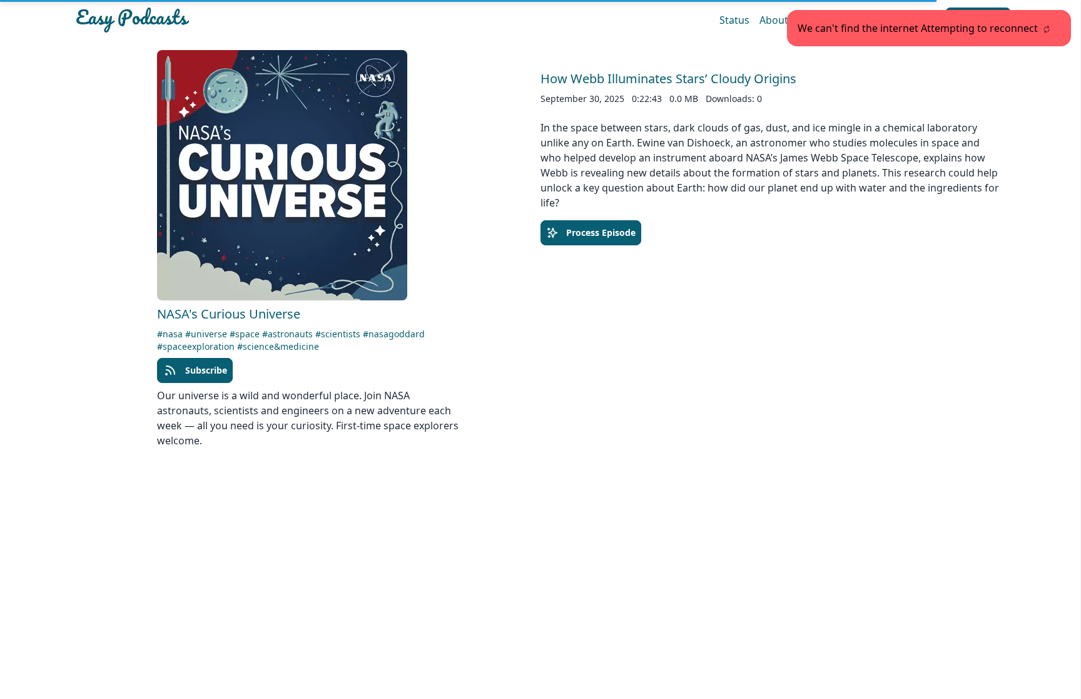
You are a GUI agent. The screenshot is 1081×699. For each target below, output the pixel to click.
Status (734, 20)
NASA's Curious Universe (228, 313)
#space (246, 334)
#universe (207, 334)
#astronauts (288, 334)
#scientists (339, 334)
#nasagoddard (394, 334)
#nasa (171, 334)
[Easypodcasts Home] (226, 20)
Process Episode (601, 232)
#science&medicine (278, 346)
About (773, 20)
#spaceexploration (197, 346)
